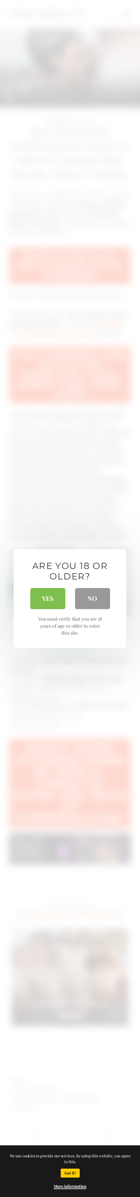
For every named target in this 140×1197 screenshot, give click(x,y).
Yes (47, 598)
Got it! (70, 1173)
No (92, 598)
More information (70, 1186)
